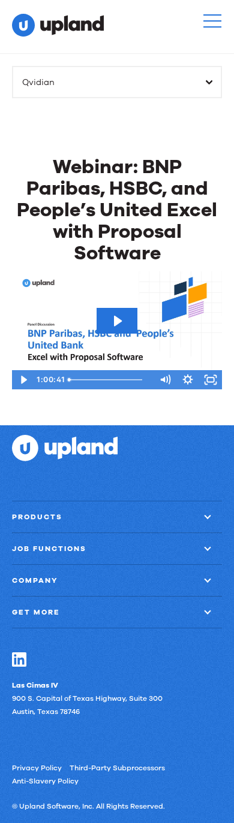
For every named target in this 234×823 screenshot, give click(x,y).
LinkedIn (19, 659)
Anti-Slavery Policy (45, 781)
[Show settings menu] (187, 379)
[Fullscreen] (210, 379)
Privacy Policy (37, 768)
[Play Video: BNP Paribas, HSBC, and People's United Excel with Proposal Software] (117, 321)
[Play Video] (23, 379)
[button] (212, 21)
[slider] (109, 379)
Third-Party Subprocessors (117, 768)
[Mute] (165, 379)
